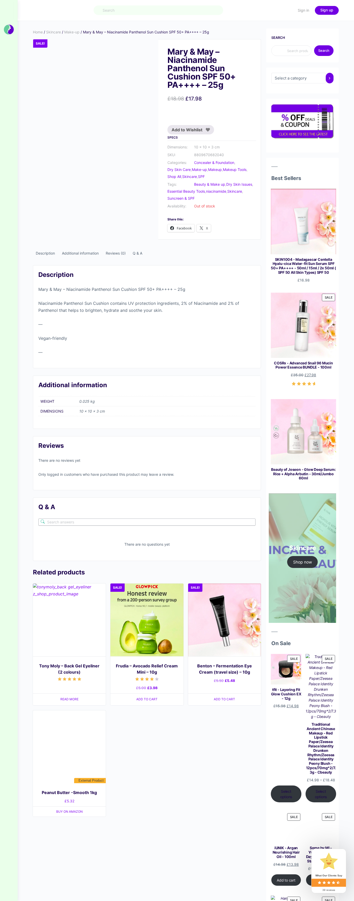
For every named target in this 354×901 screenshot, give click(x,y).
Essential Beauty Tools (186, 191)
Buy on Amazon (69, 619)
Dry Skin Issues (239, 184)
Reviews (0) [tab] (116, 253)
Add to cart (286, 880)
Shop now (302, 562)
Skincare (53, 32)
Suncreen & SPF (181, 198)
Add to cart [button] (147, 507)
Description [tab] (45, 253)
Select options (286, 794)
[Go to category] (330, 78)
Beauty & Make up (209, 184)
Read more (69, 507)
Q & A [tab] (137, 253)
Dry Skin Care (179, 169)
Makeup (215, 169)
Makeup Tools (234, 169)
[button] (149, 48)
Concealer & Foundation (214, 162)
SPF (201, 176)
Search (278, 37)
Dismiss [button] (234, 7)
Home (38, 32)
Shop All (174, 176)
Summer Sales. (126, 7)
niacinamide (216, 191)
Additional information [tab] (80, 253)
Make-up (72, 32)
